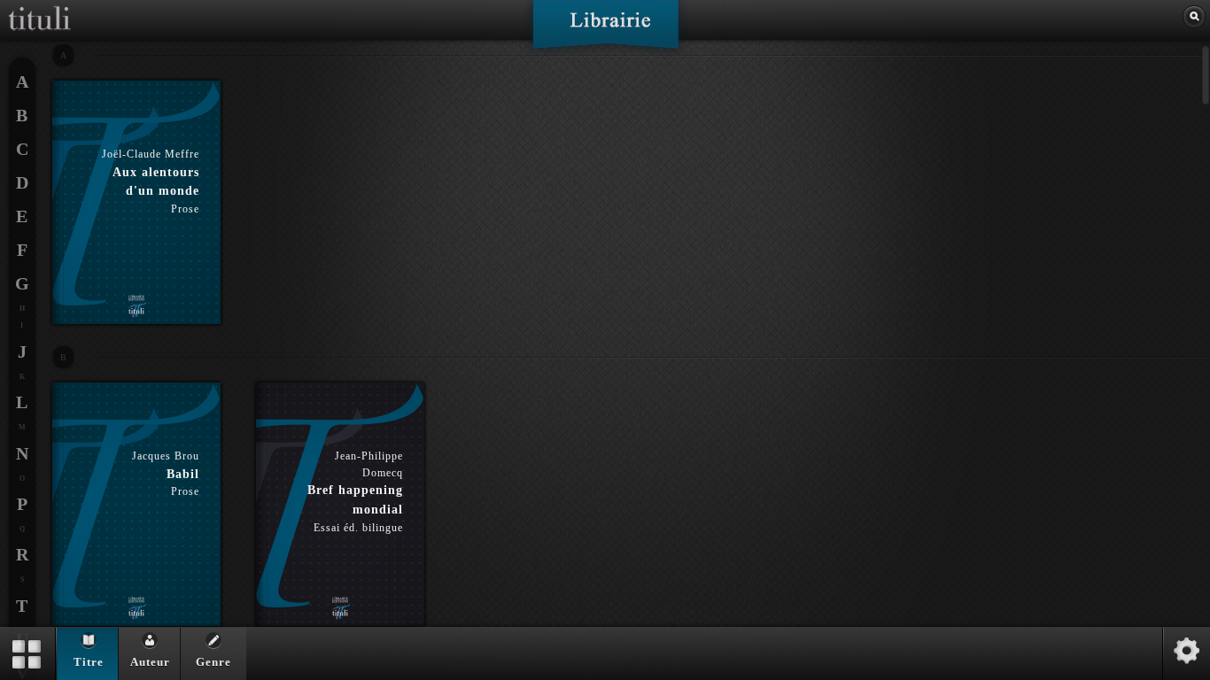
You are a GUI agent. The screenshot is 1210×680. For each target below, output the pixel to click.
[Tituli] (40, 7)
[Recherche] (1194, 16)
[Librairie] (605, 30)
